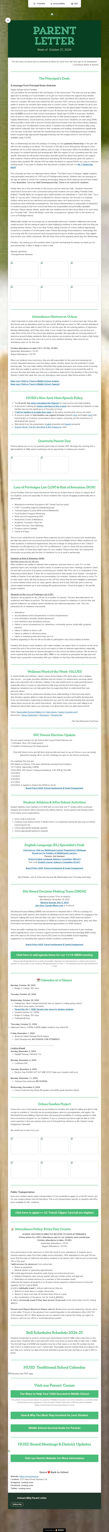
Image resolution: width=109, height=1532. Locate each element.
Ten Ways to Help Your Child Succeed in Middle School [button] (54, 1393)
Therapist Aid (56, 715)
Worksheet (44, 715)
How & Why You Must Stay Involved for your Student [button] (54, 1415)
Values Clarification (29, 715)
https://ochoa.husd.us (28, 1476)
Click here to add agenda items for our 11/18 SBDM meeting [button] (54, 955)
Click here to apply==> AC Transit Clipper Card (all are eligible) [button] (54, 1212)
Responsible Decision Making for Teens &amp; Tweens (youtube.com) (47, 712)
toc (8, 20)
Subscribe (17, 1504)
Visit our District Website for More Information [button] (54, 1458)
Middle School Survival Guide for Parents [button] (55, 1428)
